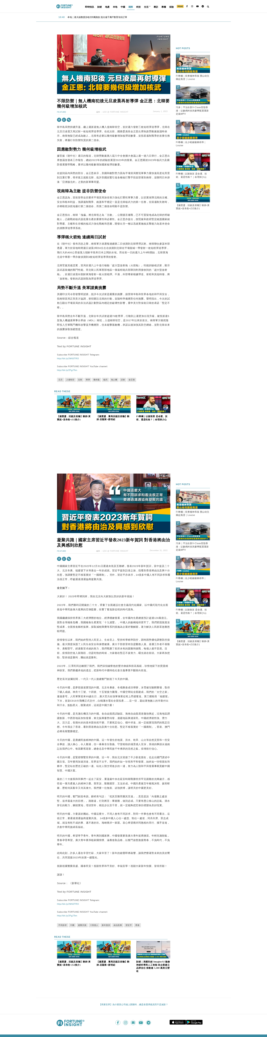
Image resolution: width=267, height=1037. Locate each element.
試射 (123, 380)
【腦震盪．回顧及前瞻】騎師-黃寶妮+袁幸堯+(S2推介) (74, 418)
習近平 (129, 925)
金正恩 (132, 380)
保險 (171, 6)
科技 (138, 6)
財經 (99, 6)
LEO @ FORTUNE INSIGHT (115, 112)
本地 (115, 6)
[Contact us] (133, 1022)
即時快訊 (89, 6)
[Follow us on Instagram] (125, 1022)
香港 (137, 925)
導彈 (88, 380)
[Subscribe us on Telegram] (148, 1022)
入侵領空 (70, 380)
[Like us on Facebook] (118, 1022)
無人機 (114, 380)
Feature (61, 112)
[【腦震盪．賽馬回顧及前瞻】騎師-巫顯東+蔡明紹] (114, 404)
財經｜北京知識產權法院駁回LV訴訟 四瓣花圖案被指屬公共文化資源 (101, 17)
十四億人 (94, 925)
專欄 (163, 6)
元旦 (60, 380)
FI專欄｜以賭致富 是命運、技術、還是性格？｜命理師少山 (152, 418)
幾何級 (96, 380)
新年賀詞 (106, 925)
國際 (130, 6)
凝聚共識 (82, 925)
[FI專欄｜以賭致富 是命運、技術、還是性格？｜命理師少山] (153, 404)
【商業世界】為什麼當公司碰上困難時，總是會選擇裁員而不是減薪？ (133, 1004)
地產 (107, 6)
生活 (146, 6)
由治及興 (118, 925)
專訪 (156, 6)
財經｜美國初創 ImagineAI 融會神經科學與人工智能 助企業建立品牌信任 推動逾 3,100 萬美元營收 (153, 966)
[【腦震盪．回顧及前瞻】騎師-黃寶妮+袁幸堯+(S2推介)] (74, 404)
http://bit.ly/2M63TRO (68, 358)
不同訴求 (62, 925)
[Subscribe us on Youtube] (141, 1022)
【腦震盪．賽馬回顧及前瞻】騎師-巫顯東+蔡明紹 (113, 418)
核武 (105, 380)
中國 (123, 6)
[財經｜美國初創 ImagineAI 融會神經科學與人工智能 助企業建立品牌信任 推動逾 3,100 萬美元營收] (153, 949)
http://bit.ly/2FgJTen (67, 370)
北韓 (80, 380)
